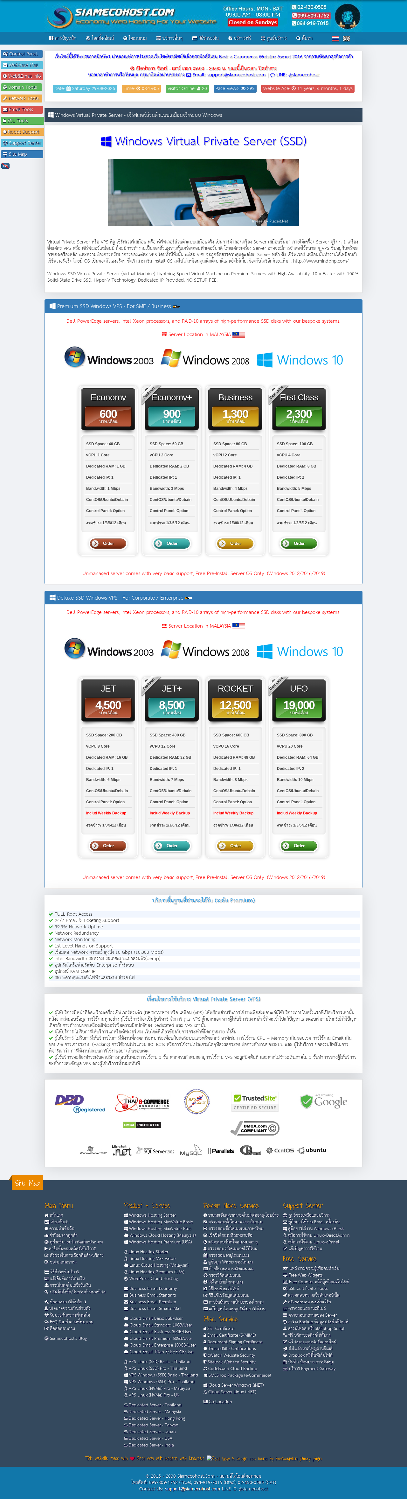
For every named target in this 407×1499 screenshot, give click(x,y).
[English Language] (346, 38)
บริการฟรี (241, 38)
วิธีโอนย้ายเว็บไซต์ (223, 1289)
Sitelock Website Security (231, 1362)
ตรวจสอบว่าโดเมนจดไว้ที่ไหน (231, 1249)
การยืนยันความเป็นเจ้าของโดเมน (236, 1302)
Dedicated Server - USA (150, 1438)
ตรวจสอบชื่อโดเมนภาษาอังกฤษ (235, 1222)
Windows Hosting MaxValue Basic (160, 1222)
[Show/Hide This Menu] (5, 165)
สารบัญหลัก (64, 38)
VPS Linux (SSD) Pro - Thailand (157, 1368)
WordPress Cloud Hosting (153, 1279)
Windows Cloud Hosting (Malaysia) (162, 1235)
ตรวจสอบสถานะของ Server (312, 1315)
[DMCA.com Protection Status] (142, 1124)
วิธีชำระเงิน (208, 38)
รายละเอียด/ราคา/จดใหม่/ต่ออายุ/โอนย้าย (243, 1215)
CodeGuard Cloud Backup (232, 1369)
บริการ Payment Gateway (311, 1369)
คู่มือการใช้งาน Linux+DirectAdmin (318, 1235)
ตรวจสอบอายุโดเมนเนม (228, 1255)
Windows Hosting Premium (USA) (160, 1242)
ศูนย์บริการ (276, 38)
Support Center (24, 143)
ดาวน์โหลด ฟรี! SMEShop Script (316, 1329)
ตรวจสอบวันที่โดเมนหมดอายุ (232, 1242)
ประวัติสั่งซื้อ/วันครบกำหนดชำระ (77, 1292)
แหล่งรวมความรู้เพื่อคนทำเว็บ (314, 1268)
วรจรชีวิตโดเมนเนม (224, 1275)
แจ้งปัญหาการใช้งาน (304, 1249)
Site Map (24, 154)
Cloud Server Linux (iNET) (231, 1392)
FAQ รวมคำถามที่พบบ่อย (71, 1322)
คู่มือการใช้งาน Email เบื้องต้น (313, 1222)
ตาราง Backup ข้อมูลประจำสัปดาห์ (317, 1322)
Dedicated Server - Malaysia (154, 1412)
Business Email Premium (152, 1302)
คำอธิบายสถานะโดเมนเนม (231, 1269)
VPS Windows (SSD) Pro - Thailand (161, 1382)
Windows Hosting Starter (152, 1215)
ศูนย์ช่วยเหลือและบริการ (308, 1215)
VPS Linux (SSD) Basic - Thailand (159, 1362)
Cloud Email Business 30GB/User (159, 1332)
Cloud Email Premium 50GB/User (160, 1338)
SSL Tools (24, 121)
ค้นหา (306, 38)
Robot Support (24, 132)
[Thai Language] (335, 38)
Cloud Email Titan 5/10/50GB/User (161, 1352)
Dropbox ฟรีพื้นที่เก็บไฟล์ (310, 1355)
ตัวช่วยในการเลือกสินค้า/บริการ (76, 1255)
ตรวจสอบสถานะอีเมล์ (306, 1309)
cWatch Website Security (230, 1355)
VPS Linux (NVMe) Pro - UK (153, 1395)
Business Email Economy (152, 1288)
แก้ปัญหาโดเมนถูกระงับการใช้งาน (237, 1309)
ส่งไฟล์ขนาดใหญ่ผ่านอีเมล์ (310, 1349)
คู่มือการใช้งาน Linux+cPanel (312, 1242)
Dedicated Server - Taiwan (153, 1425)
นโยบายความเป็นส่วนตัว (69, 1309)
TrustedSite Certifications (231, 1349)
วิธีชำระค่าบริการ (64, 1272)
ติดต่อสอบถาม (62, 1329)
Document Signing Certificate (234, 1342)
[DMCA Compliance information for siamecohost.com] (254, 1128)
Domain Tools (23, 87)
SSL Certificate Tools (307, 1288)
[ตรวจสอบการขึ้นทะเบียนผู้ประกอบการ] (197, 1101)
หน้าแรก (55, 1215)
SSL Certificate (220, 1329)
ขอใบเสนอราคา (63, 1262)
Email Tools (24, 110)
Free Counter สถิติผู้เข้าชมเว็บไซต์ (318, 1282)
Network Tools (23, 98)
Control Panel (24, 54)
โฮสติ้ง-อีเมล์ (102, 38)
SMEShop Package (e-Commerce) (239, 1375)
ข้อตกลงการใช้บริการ (67, 1302)
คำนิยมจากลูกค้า (63, 1235)
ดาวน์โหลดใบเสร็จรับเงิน (69, 1285)
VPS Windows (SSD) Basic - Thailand (163, 1375)
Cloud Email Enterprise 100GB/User (162, 1345)
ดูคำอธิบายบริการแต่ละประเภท (76, 1242)
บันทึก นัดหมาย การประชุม (310, 1362)
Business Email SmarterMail (155, 1309)
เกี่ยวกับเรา (59, 1222)
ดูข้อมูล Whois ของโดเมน (230, 1262)
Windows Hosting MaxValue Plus (159, 1229)
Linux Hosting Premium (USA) (156, 1272)
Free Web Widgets (305, 1275)
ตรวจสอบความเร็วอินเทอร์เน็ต (313, 1295)
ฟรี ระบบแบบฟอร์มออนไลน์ (311, 1342)
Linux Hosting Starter (148, 1252)
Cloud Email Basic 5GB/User (155, 1318)
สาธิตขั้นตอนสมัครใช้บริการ (72, 1249)
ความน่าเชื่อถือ (61, 1229)
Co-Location (220, 1402)
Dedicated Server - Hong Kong (156, 1418)
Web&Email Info (24, 76)
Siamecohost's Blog (68, 1338)
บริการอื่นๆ (172, 38)
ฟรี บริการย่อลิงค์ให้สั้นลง (309, 1335)
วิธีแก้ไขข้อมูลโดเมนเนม (228, 1295)
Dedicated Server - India (151, 1445)
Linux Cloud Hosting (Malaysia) (158, 1265)
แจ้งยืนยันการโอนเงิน (67, 1279)
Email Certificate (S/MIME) (231, 1335)
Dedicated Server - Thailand (155, 1405)
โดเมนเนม (137, 38)
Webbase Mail (24, 65)
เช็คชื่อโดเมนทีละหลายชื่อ (229, 1235)
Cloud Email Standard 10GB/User (160, 1325)
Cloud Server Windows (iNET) (235, 1385)
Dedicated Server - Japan (152, 1432)
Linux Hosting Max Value (152, 1259)
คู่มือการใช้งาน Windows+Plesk (315, 1229)
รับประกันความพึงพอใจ (69, 1315)
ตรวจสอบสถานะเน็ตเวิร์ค (309, 1302)
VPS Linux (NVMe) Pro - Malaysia (159, 1388)
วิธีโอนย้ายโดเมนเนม (225, 1282)
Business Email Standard (152, 1295)
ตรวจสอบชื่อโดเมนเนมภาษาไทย (235, 1229)
